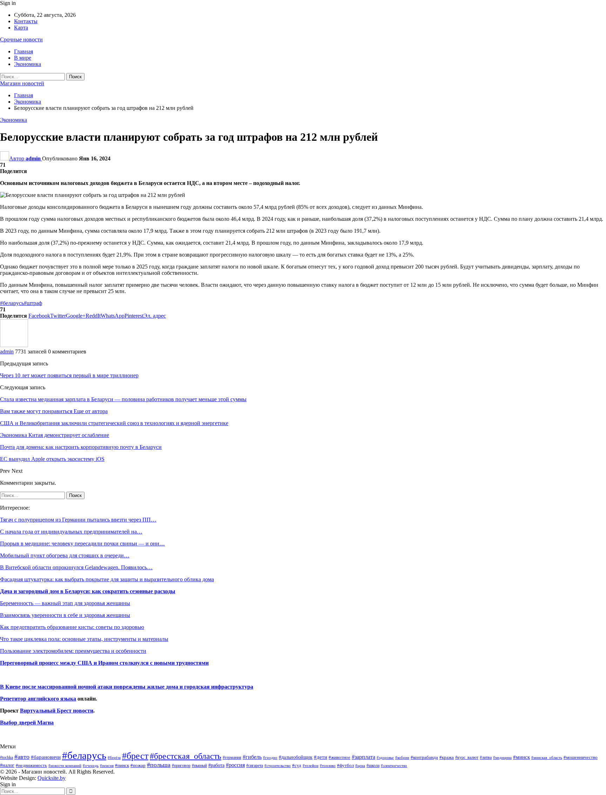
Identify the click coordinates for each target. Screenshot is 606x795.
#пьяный (199, 765)
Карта (21, 28)
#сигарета (254, 765)
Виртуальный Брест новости (56, 711)
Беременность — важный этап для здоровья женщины (65, 603)
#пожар (138, 765)
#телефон (310, 766)
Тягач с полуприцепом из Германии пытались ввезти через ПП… (78, 520)
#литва (486, 757)
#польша (158, 764)
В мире (22, 58)
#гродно (270, 757)
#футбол (345, 765)
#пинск (122, 765)
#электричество (394, 765)
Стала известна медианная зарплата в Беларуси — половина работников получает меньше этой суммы (123, 399)
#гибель (252, 757)
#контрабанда (424, 757)
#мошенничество (581, 757)
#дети (320, 757)
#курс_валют (466, 757)
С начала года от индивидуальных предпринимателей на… (71, 532)
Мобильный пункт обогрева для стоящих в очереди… (64, 555)
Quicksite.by (52, 778)
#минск (521, 757)
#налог (7, 765)
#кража (446, 757)
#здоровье (385, 758)
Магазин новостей (22, 83)
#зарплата (363, 757)
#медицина (502, 757)
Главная (23, 51)
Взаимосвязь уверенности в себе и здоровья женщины (65, 615)
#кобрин (402, 757)
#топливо (328, 765)
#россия (235, 765)
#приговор (181, 765)
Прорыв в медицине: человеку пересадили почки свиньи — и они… (82, 543)
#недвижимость (31, 765)
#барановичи (46, 757)
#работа (216, 765)
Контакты (26, 21)
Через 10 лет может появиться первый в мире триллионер (69, 375)
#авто (21, 756)
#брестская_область (185, 756)
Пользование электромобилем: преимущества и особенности (73, 651)
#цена (360, 765)
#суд (296, 765)
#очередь (91, 766)
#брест (135, 756)
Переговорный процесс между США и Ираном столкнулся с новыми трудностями (104, 663)
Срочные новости (21, 39)
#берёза (114, 757)
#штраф (33, 303)
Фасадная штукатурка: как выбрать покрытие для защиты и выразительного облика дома (107, 579)
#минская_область (546, 757)
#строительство (277, 766)
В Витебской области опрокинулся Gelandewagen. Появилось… (76, 567)
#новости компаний (64, 765)
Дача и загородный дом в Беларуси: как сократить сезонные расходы (87, 591)
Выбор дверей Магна (27, 723)
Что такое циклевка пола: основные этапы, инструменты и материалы (84, 639)
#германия (232, 757)
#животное (339, 757)
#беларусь (12, 303)
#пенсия (107, 765)
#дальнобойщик (295, 757)
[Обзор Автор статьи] (14, 345)
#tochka (6, 757)
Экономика (27, 64)
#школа (372, 765)
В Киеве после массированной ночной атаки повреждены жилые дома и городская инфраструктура (126, 687)
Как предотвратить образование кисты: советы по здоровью (72, 627)
